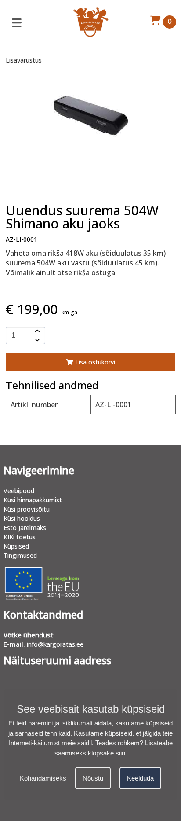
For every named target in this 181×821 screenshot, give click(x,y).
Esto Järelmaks (25, 527)
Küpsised (16, 546)
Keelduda (140, 778)
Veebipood (19, 490)
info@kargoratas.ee (55, 644)
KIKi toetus (20, 537)
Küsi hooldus (22, 518)
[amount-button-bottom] (36, 339)
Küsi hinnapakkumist (33, 500)
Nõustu (93, 778)
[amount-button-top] (36, 331)
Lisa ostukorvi (94, 362)
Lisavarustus (24, 60)
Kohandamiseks (43, 778)
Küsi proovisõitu (27, 509)
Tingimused (20, 555)
